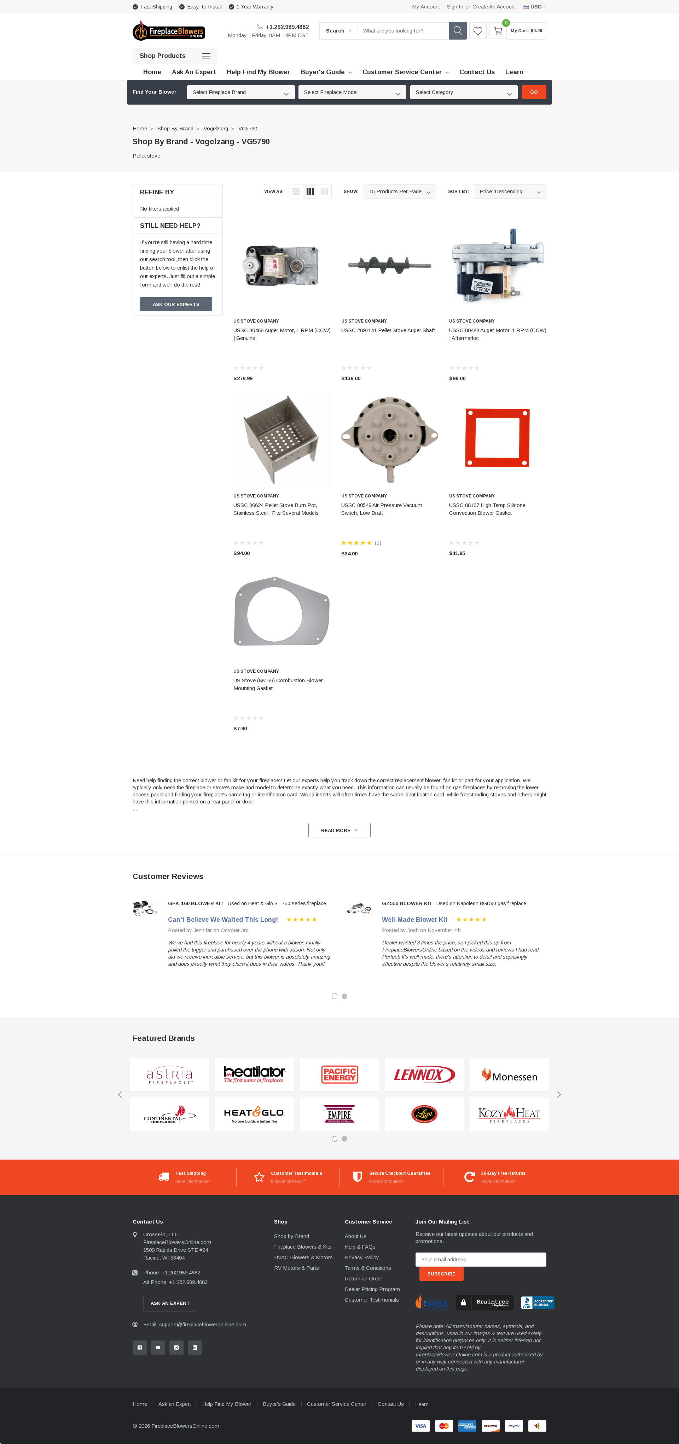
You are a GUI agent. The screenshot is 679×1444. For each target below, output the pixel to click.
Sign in (455, 7)
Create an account (494, 7)
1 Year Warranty (255, 7)
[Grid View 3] (310, 191)
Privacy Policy (362, 1257)
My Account (426, 7)
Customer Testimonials (372, 1300)
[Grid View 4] (324, 191)
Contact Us (391, 1404)
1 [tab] (334, 996)
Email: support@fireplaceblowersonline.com (194, 1324)
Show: (351, 191)
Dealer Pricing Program (372, 1289)
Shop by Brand (175, 128)
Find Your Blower (154, 92)
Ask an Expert (174, 1404)
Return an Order (363, 1278)
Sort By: (458, 191)
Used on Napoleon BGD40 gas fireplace (481, 903)
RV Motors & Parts (296, 1268)
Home (140, 128)
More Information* (192, 1181)
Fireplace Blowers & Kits (303, 1247)
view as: (274, 191)
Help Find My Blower (226, 1404)
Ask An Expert (170, 1303)
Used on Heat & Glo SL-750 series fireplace (277, 903)
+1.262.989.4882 (287, 27)
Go (534, 92)
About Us (355, 1236)
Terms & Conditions (368, 1268)
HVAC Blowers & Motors (303, 1257)
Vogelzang (216, 128)
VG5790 (247, 128)
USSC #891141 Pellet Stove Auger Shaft (388, 330)
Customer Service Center (402, 72)
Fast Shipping (156, 7)
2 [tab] (344, 996)
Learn (422, 1404)
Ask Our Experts (176, 304)
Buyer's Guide (323, 72)
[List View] (296, 191)
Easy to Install (204, 7)
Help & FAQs (360, 1247)
